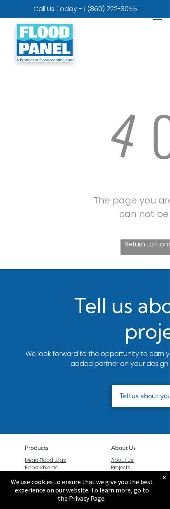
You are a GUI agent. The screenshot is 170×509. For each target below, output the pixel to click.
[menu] (157, 17)
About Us (123, 448)
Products (36, 448)
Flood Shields (41, 467)
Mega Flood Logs (45, 460)
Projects (120, 467)
